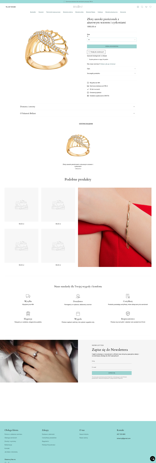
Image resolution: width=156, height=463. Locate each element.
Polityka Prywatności (48, 445)
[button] (33, 12)
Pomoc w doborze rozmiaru (13, 434)
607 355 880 (121, 434)
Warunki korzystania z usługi (106, 378)
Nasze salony (83, 438)
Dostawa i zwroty (27, 106)
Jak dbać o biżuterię (11, 452)
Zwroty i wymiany (10, 441)
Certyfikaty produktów (49, 438)
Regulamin (45, 441)
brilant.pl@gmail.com (124, 438)
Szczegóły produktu (93, 73)
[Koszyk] (146, 6)
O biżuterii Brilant (28, 113)
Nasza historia (83, 434)
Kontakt (7, 448)
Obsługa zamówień (11, 438)
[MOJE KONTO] (138, 6)
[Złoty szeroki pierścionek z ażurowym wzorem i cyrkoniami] (78, 145)
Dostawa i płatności (48, 434)
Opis (88, 69)
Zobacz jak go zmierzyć (107, 64)
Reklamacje (8, 445)
